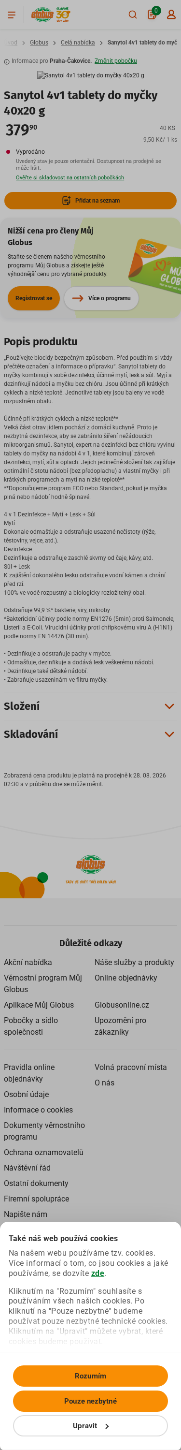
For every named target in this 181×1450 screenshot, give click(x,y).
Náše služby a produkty (134, 962)
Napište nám (25, 1214)
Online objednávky (126, 977)
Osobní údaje (26, 1094)
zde (98, 1273)
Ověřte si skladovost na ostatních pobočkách (70, 178)
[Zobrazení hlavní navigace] (11, 14)
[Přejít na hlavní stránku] (42, 14)
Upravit (85, 1425)
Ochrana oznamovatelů (44, 1152)
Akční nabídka (28, 962)
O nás (104, 1082)
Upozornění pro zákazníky (120, 1026)
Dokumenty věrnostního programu (44, 1131)
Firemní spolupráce (36, 1198)
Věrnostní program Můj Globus (43, 983)
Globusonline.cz (122, 1005)
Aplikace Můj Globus (39, 1005)
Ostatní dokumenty (36, 1183)
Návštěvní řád (27, 1167)
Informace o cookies (38, 1109)
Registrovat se (33, 298)
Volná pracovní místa (131, 1067)
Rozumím (90, 1376)
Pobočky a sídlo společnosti (31, 1026)
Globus (39, 42)
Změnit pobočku (116, 61)
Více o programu (109, 298)
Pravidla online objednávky (29, 1073)
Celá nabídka (78, 42)
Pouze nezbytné (90, 1401)
